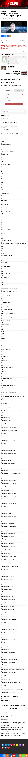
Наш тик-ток (4, 262)
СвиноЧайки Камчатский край (7, 506)
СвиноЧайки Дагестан (6, 470)
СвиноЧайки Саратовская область (9, 612)
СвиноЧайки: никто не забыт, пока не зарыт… (11, 410)
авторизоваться (5, 86)
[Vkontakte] (8, 36)
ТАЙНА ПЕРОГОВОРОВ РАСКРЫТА (9, 122)
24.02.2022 (5, 18)
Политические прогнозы (6, 378)
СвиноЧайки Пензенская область (8, 586)
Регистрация (19, 90)
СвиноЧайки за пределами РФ (8, 477)
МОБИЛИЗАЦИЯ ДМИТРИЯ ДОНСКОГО (10, 133)
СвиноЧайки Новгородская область (9, 569)
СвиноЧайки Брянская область (8, 440)
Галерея (3, 338)
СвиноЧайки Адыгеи (5, 417)
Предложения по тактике (7, 309)
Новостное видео (5, 269)
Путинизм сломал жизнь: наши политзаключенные (12, 396)
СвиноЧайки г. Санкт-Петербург (8, 463)
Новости (3, 331)
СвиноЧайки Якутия (5, 685)
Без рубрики (4, 168)
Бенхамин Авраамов (5, 200)
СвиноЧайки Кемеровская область (9, 516)
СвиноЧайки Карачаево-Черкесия (8, 510)
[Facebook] (2, 36)
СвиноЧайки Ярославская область (8, 692)
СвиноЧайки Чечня (5, 675)
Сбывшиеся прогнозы (6, 389)
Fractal (2, 175)
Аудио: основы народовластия (8, 151)
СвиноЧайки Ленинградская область (9, 539)
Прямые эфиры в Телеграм (7, 258)
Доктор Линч (4, 215)
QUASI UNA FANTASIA (16, 735)
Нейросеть (3, 345)
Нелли (2, 222)
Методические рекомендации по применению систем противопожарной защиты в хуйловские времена (13, 724)
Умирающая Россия (5, 277)
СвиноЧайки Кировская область (8, 520)
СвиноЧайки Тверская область (8, 639)
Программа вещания (5, 164)
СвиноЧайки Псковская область (8, 596)
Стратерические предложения (8, 313)
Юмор (2, 374)
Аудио (2, 141)
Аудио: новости (4, 147)
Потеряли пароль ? (19, 106)
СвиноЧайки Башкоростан (7, 433)
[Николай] (4, 58)
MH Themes (22, 753)
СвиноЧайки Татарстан (6, 636)
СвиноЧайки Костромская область (9, 523)
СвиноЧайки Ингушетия (6, 486)
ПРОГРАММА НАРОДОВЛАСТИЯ (8, 392)
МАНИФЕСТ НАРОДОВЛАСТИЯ (18, 733)
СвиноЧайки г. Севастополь (7, 467)
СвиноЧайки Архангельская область (9, 427)
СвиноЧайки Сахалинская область (8, 616)
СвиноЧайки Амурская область (8, 423)
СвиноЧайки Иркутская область (8, 490)
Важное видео (4, 252)
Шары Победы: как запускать (7, 317)
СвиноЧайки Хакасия (5, 665)
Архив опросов (4, 716)
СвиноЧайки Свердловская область (9, 619)
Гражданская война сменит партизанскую (10, 288)
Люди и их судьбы (5, 324)
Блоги (2, 171)
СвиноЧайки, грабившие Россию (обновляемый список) (13, 414)
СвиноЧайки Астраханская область (9, 430)
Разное (2, 364)
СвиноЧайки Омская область (7, 576)
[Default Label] (5, 744)
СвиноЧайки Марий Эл (6, 549)
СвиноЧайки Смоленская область (8, 626)
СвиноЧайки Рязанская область (8, 606)
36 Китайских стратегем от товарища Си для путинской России (13, 244)
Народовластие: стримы (6, 255)
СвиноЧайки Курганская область (8, 533)
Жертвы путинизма (5, 320)
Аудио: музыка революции (7, 144)
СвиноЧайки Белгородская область (9, 437)
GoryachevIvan (4, 178)
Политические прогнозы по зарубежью (10, 381)
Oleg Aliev (3, 189)
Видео (2, 237)
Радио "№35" (4, 403)
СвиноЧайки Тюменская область (8, 652)
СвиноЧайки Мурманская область (8, 559)
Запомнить (9, 100)
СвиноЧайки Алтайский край (7, 420)
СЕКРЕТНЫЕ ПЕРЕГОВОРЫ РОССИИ (9, 126)
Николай (11, 18)
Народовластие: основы (6, 328)
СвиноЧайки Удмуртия (6, 656)
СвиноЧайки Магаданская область (9, 546)
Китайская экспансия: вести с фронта (9, 342)
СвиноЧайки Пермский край (7, 589)
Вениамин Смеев (5, 207)
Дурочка (3, 218)
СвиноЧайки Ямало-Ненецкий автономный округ (12, 689)
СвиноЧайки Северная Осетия (8, 622)
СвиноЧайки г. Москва (6, 460)
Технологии (4, 371)
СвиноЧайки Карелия (6, 513)
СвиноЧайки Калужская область (8, 503)
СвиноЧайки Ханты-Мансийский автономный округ (12, 669)
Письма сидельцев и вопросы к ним (9, 399)
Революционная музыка (6, 273)
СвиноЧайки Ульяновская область (9, 659)
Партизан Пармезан (5, 229)
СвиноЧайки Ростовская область (8, 602)
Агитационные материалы (7, 240)
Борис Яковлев (4, 204)
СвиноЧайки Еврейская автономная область (11, 473)
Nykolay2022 (4, 186)
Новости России (5, 356)
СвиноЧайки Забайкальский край (8, 480)
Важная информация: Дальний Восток (9, 291)
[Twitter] (5, 36)
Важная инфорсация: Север (7, 306)
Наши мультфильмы (5, 266)
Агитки (2, 248)
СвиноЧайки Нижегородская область (9, 566)
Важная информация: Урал (7, 295)
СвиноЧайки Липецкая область (8, 543)
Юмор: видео (4, 280)
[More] (10, 36)
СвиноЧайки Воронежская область (9, 457)
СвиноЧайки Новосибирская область (9, 573)
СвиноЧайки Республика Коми (8, 599)
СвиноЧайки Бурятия (6, 443)
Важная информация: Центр (7, 298)
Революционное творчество (7, 367)
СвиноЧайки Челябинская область (9, 672)
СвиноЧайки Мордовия (6, 553)
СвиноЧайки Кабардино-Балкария (8, 493)
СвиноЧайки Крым (5, 530)
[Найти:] (14, 111)
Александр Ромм (5, 193)
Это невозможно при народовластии (9, 696)
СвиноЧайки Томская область (8, 642)
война (2, 284)
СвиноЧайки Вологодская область (9, 453)
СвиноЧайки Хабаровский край (8, 662)
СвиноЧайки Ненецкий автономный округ (10, 563)
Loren (2, 182)
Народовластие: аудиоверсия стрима (9, 157)
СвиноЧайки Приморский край (8, 593)
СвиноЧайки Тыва (5, 649)
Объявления (4, 360)
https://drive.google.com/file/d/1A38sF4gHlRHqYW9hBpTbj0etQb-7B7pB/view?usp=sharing (13, 46)
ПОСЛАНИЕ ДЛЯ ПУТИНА (6, 118)
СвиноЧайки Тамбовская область (8, 632)
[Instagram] (11, 744)
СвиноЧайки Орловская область (8, 583)
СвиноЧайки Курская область (7, 536)
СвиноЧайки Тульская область (8, 646)
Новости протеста (5, 353)
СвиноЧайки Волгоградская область (9, 450)
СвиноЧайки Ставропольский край (9, 629)
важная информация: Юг (6, 302)
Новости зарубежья (5, 349)
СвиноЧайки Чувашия (6, 679)
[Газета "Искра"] (14, 5)
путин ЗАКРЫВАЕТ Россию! (7, 129)
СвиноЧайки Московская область (8, 556)
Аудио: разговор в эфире (6, 154)
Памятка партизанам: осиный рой (17, 727)
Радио (2, 161)
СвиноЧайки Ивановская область (8, 483)
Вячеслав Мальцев (5, 211)
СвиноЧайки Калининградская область (9, 496)
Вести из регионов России (7, 334)
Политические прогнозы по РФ (8, 385)
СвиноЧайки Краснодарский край (8, 526)
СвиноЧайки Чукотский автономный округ (10, 682)
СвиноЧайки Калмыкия (6, 500)
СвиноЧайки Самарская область (8, 609)
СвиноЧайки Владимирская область (9, 447)
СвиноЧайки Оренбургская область (9, 579)
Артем (2, 196)
